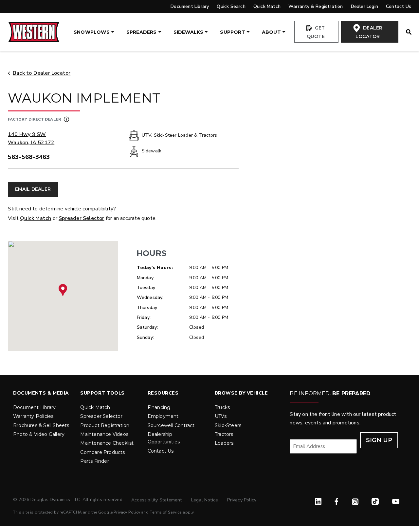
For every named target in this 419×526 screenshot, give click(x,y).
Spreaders (141, 32)
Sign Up (379, 440)
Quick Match (267, 6)
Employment (163, 416)
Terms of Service (166, 512)
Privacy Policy (241, 500)
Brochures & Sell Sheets (41, 425)
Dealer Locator (368, 32)
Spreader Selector (81, 218)
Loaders (224, 443)
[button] (63, 290)
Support (232, 32)
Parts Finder (94, 461)
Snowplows (92, 32)
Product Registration (104, 425)
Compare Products (102, 452)
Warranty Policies (33, 416)
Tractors (224, 434)
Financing (159, 407)
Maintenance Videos (104, 434)
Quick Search (231, 6)
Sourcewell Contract (171, 425)
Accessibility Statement (157, 500)
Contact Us (398, 6)
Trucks (222, 407)
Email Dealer (33, 189)
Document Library (190, 6)
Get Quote (316, 32)
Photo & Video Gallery (38, 434)
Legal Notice (205, 500)
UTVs (221, 416)
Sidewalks (188, 32)
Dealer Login (364, 6)
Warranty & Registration (315, 6)
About (271, 32)
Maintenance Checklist (107, 443)
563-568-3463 (29, 157)
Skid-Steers (228, 425)
